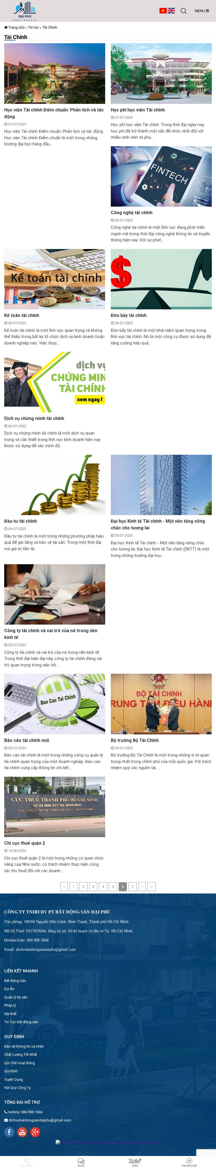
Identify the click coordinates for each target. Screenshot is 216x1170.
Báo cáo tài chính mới (26, 740)
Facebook (189, 1165)
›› (151, 887)
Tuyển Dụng (13, 1079)
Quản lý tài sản (16, 997)
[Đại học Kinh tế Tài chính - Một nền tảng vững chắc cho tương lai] (161, 485)
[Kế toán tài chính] (54, 279)
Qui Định (11, 1071)
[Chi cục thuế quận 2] (54, 807)
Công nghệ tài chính (131, 212)
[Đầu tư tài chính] (54, 485)
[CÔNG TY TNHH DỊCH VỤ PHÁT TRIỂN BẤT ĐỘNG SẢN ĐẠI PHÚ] (25, 11)
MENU (200, 11)
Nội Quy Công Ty (17, 1088)
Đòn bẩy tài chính (129, 315)
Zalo (135, 1165)
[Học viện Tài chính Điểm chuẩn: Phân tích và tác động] (54, 73)
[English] (171, 10)
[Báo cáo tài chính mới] (54, 704)
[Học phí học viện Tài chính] (161, 73)
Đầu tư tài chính (20, 521)
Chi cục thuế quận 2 (24, 843)
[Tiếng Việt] (163, 10)
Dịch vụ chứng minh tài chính (34, 418)
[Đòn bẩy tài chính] (161, 279)
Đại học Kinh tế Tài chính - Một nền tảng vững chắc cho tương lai (158, 524)
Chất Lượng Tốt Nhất (20, 1054)
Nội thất (10, 1014)
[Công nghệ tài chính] (161, 176)
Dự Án (9, 989)
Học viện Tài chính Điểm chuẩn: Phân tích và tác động (54, 113)
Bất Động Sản (15, 981)
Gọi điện (27, 1165)
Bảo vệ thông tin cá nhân (24, 1046)
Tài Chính (50, 27)
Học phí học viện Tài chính (138, 110)
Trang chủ (16, 27)
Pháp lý (10, 1005)
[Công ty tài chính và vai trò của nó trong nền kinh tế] (54, 594)
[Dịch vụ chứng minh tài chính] (54, 382)
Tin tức (33, 27)
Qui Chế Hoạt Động (19, 1063)
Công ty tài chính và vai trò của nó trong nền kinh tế (50, 634)
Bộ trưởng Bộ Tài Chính (135, 740)
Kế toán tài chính (21, 315)
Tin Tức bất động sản (21, 1022)
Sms (81, 1165)
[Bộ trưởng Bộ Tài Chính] (161, 704)
